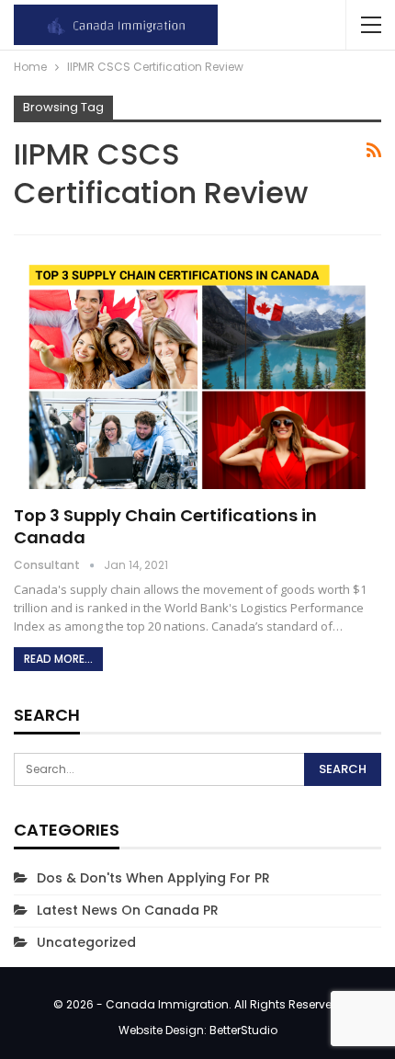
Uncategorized (86, 942)
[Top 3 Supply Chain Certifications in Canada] (197, 371)
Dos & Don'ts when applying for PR (153, 878)
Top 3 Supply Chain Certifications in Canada (165, 526)
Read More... (58, 658)
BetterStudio (243, 1030)
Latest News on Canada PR (128, 910)
